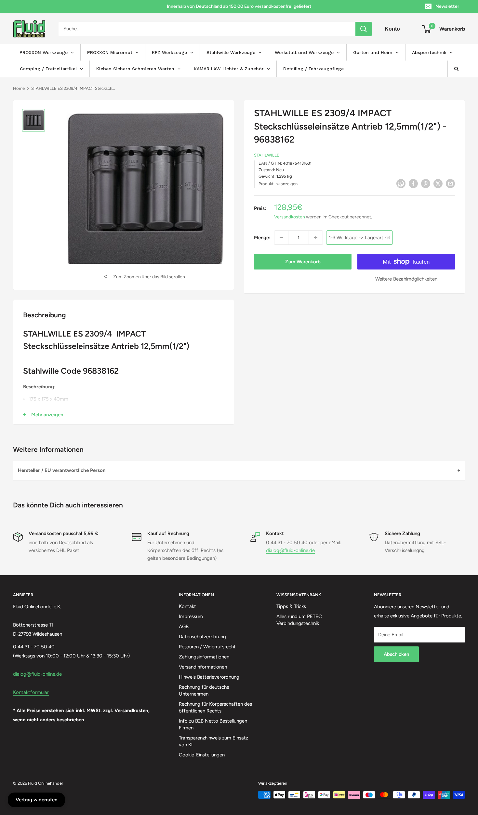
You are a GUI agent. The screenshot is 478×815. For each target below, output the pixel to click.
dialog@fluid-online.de (290, 550)
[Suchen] (363, 29)
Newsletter (447, 6)
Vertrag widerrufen (36, 800)
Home (19, 88)
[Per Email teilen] (450, 183)
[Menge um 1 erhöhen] (316, 237)
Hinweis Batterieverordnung (209, 677)
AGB (184, 626)
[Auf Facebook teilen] (413, 183)
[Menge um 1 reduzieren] (281, 237)
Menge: (262, 238)
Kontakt (187, 606)
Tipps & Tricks (291, 606)
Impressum (191, 616)
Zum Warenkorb (303, 262)
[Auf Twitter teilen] (438, 183)
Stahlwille (266, 155)
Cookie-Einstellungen (202, 755)
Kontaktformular (31, 692)
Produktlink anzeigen (278, 183)
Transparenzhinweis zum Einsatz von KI (213, 741)
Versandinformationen (203, 667)
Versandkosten (289, 217)
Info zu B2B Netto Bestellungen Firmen (213, 724)
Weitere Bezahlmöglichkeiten (406, 279)
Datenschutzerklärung (202, 637)
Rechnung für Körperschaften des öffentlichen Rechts (215, 707)
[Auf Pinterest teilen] (425, 183)
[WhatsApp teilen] (400, 183)
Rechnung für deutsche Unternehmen (204, 690)
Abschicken (396, 654)
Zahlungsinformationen (204, 657)
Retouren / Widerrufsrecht (207, 647)
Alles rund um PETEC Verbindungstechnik (299, 620)
